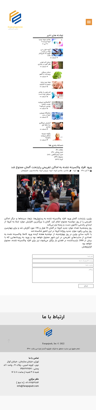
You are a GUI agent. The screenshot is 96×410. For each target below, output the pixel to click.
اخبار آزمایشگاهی (55, 155)
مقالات (59, 150)
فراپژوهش (24, 171)
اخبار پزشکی (57, 152)
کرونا (74, 171)
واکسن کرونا (58, 171)
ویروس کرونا (44, 171)
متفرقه (58, 157)
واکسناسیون (34, 171)
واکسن (66, 171)
